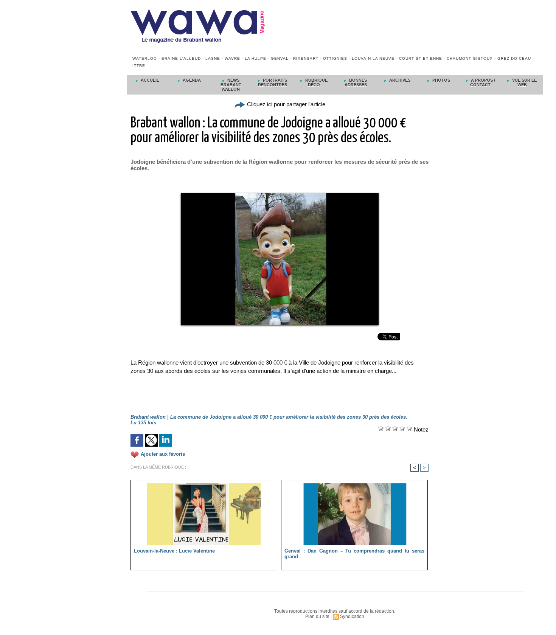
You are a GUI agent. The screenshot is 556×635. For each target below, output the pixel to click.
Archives (399, 80)
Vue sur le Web (524, 82)
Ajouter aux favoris (163, 454)
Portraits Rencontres (272, 82)
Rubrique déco (316, 82)
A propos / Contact (482, 82)
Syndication (352, 616)
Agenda (191, 80)
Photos (440, 80)
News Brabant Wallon (231, 85)
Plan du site (317, 616)
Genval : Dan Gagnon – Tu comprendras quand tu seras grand (354, 553)
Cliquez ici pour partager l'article (285, 104)
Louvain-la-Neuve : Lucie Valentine (174, 551)
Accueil (149, 80)
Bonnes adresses (356, 82)
